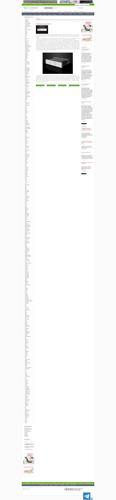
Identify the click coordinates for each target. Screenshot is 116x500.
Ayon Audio (26, 61)
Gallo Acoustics (27, 154)
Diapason (26, 112)
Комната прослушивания (68, 11)
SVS (25, 366)
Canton (26, 84)
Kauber (26, 185)
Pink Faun (26, 283)
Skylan (26, 343)
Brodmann (26, 77)
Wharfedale (26, 411)
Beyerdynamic (27, 69)
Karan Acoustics (27, 184)
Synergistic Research (28, 367)
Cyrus (26, 100)
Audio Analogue (27, 45)
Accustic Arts (27, 21)
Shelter (26, 335)
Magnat (26, 207)
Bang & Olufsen (27, 62)
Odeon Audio (27, 259)
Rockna (26, 322)
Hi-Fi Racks (27, 167)
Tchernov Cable (27, 376)
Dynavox (26, 122)
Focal (26, 152)
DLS (25, 114)
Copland (26, 97)
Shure (26, 337)
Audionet (26, 53)
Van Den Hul (27, 396)
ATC (25, 39)
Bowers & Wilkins (27, 76)
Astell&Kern (26, 38)
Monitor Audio (27, 230)
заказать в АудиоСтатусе (74, 85)
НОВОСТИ (61, 13)
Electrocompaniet (27, 128)
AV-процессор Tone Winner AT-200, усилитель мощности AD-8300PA (87, 142)
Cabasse (26, 81)
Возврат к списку (40, 87)
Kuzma (26, 192)
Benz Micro (26, 67)
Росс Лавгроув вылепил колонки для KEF (85, 84)
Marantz (26, 212)
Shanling (26, 334)
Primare (26, 290)
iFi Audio (26, 173)
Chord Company (27, 91)
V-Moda (26, 395)
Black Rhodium (27, 70)
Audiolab (26, 52)
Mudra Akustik (27, 238)
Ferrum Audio (27, 146)
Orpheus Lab (27, 265)
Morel (26, 236)
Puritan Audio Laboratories (29, 300)
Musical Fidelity (27, 242)
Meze (26, 220)
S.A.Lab (26, 329)
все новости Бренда (51, 85)
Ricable (26, 321)
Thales (26, 381)
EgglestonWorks (27, 127)
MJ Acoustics (27, 227)
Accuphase (26, 20)
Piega (26, 280)
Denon (26, 108)
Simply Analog (27, 342)
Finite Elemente (27, 150)
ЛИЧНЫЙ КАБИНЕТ (89, 13)
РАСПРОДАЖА (80, 13)
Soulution (26, 353)
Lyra (25, 205)
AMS (25, 30)
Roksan (26, 323)
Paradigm (26, 267)
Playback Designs (27, 284)
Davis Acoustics (27, 105)
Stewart (26, 360)
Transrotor (26, 390)
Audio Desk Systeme (28, 46)
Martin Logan (27, 214)
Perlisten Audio (27, 276)
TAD (25, 372)
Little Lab (26, 199)
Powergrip (26, 288)
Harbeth (26, 161)
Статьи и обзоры (27, 431)
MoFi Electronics (27, 229)
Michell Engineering (28, 221)
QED (25, 304)
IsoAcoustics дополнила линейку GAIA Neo (85, 49)
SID (25, 338)
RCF (25, 311)
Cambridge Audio (27, 82)
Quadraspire (27, 307)
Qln (25, 305)
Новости (26, 432)
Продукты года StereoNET (86, 152)
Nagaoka (26, 246)
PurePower (26, 298)
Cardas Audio (27, 85)
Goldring (26, 158)
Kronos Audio (27, 190)
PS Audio (26, 296)
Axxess (26, 60)
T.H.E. (26, 369)
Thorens (26, 382)
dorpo (26, 115)
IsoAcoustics (27, 176)
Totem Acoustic (27, 388)
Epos (26, 135)
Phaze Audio (27, 277)
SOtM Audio (26, 351)
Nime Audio (26, 252)
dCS (25, 106)
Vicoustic (26, 398)
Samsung (26, 330)
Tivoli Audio (26, 383)
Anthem (26, 31)
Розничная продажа (28, 429)
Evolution (26, 143)
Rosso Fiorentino (27, 326)
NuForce (26, 257)
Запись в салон (59, 11)
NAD (25, 245)
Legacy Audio (27, 196)
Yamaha (26, 418)
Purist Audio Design (28, 299)
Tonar (26, 384)
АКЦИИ (75, 13)
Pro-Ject (26, 291)
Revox (26, 320)
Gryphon (26, 159)
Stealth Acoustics (27, 359)
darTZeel (26, 104)
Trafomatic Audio (27, 389)
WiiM (25, 412)
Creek (26, 99)
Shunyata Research (28, 336)
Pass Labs (26, 269)
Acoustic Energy (27, 22)
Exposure (26, 145)
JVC (25, 183)
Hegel (26, 166)
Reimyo (26, 314)
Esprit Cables (27, 137)
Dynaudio (26, 120)
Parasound (26, 268)
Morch (26, 235)
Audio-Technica (27, 51)
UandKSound (27, 392)
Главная (25, 4)
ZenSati (26, 421)
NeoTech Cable (27, 250)
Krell (25, 189)
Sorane (26, 350)
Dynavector (26, 121)
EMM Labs (26, 131)
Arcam (26, 35)
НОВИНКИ (70, 13)
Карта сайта (35, 4)
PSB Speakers (27, 297)
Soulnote (26, 352)
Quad (26, 306)
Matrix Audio (27, 215)
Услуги (37, 11)
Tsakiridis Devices (27, 391)
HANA (26, 160)
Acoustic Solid (27, 24)
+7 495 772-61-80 (48, 8)
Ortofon (26, 266)
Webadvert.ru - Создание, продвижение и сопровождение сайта (32, 487)
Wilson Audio (27, 413)
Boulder (26, 75)
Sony (26, 349)
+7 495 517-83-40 (48, 7)
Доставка (42, 11)
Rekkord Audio (27, 315)
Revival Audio (27, 319)
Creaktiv (26, 98)
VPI (25, 406)
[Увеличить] (42, 33)
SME (25, 344)
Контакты (76, 11)
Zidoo (26, 422)
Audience (26, 44)
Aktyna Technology (28, 29)
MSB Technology (27, 237)
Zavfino (26, 420)
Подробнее (84, 63)
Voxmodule (26, 405)
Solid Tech (26, 345)
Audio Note (26, 47)
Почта (30, 4)
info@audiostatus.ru (29, 449)
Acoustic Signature (28, 23)
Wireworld (26, 414)
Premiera (26, 289)
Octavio (26, 258)
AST (25, 37)
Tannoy (26, 374)
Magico (26, 206)
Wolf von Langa (27, 415)
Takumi (26, 373)
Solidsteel (26, 346)
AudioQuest (26, 54)
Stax (25, 358)
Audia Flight (26, 43)
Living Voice (26, 200)
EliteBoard (26, 130)
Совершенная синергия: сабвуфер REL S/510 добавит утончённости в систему (86, 129)
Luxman (26, 204)
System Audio (27, 368)
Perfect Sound (27, 274)
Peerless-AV (27, 273)
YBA (25, 419)
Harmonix (26, 162)
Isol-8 (26, 177)
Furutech (26, 153)
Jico (25, 181)
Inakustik (26, 174)
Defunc (26, 107)
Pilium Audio (26, 281)
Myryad (26, 243)
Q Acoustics (27, 303)
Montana (26, 231)
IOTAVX (26, 175)
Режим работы (82, 11)
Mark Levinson (27, 213)
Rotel (26, 327)
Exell (25, 144)
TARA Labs (26, 375)
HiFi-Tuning (26, 169)
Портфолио (26, 430)
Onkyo (26, 261)
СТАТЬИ (65, 13)
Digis (25, 113)
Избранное (40, 4)
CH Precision (27, 89)
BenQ (26, 66)
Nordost (26, 253)
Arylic (26, 36)
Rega (26, 313)
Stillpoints (26, 361)
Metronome (26, 219)
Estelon (26, 139)
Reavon (26, 312)
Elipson (26, 129)
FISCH (26, 151)
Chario (26, 90)
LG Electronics (27, 197)
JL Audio (26, 182)
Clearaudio (26, 93)
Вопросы (52, 11)
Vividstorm (26, 404)
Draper (26, 116)
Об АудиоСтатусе (27, 428)
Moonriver (26, 234)
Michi (26, 222)
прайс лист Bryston (40, 85)
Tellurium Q (26, 380)
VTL (25, 407)
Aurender (26, 58)
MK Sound (26, 228)
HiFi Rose (26, 168)
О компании (26, 11)
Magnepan (26, 208)
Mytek (26, 244)
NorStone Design (27, 254)
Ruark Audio (27, 328)
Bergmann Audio (27, 68)
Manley (26, 211)
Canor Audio (27, 83)
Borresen (26, 74)
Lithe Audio (26, 198)
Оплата (47, 11)
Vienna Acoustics (27, 399)
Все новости (84, 123)
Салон (32, 11)
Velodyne (26, 397)
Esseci (26, 138)
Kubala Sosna (27, 191)
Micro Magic (27, 223)
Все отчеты (83, 173)
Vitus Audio (26, 403)
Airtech (26, 28)
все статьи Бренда (62, 85)
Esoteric (26, 136)
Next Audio (26, 251)
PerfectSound (27, 275)
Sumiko (26, 365)
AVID (25, 59)
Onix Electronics (27, 260)
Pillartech (26, 282)
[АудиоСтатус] (30, 8)
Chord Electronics (27, 92)
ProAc (26, 292)
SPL (25, 357)
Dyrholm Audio (27, 123)
